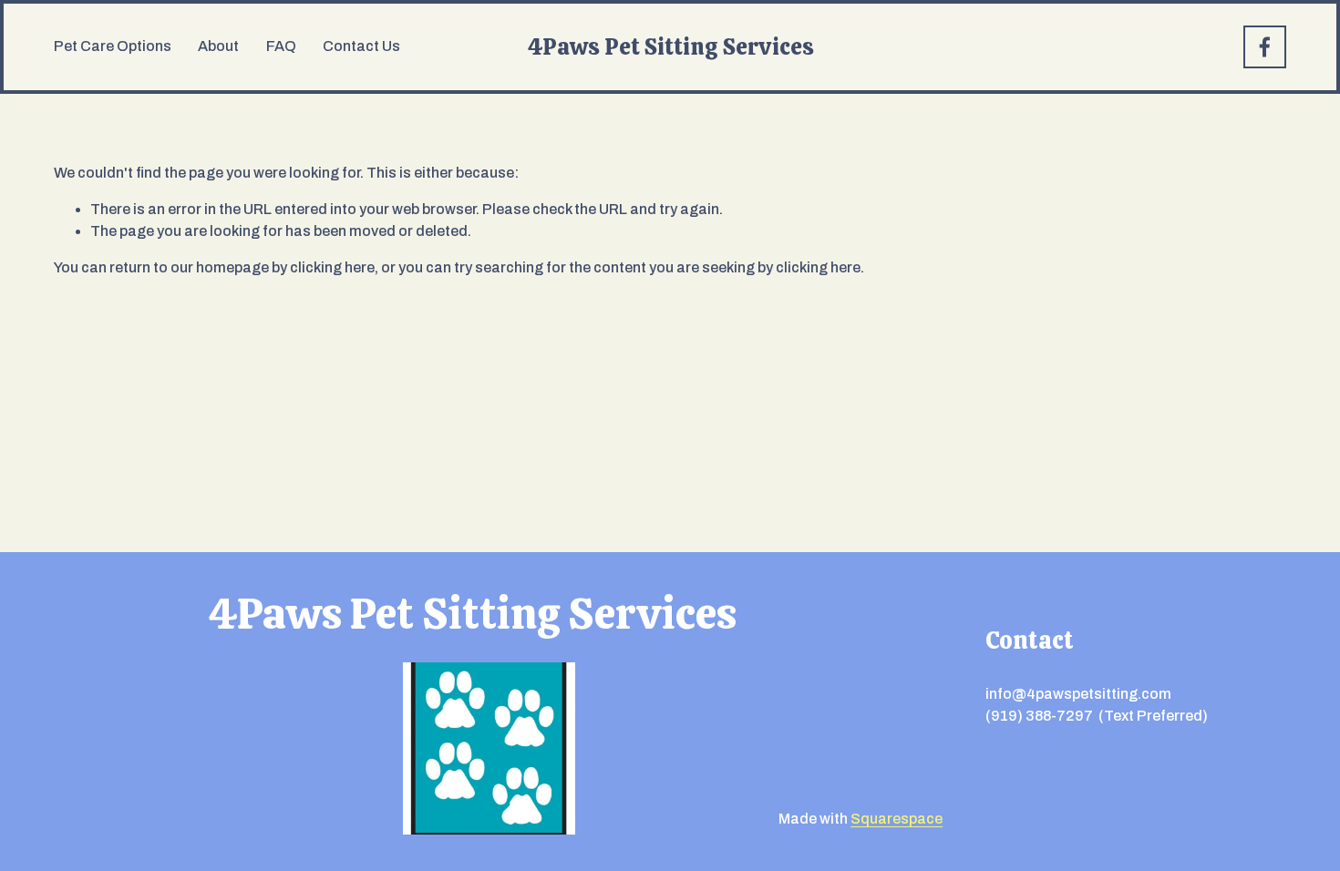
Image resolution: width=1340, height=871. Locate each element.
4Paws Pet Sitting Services (671, 46)
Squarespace (896, 818)
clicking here (332, 267)
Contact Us (361, 46)
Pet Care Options (112, 46)
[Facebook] (1264, 47)
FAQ (281, 46)
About (218, 46)
